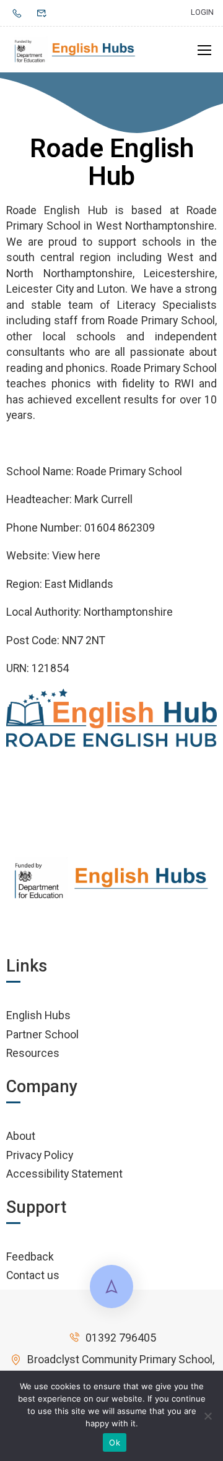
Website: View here (53, 555)
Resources (32, 1052)
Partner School (42, 1034)
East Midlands (79, 583)
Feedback (30, 1256)
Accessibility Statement (64, 1173)
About (20, 1135)
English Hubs (38, 1015)
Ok (114, 1442)
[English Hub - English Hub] (75, 49)
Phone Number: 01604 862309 (80, 527)
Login (202, 12)
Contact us (32, 1275)
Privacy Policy (39, 1155)
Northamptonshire (128, 611)
